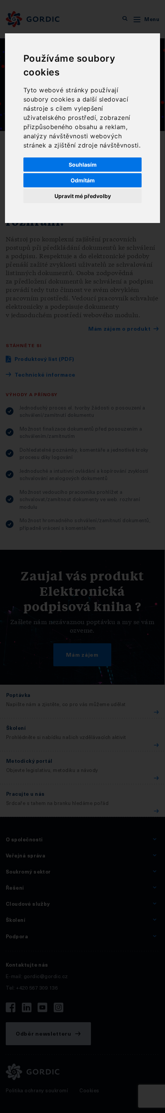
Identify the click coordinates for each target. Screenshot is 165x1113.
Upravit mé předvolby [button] (82, 196)
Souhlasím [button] (83, 164)
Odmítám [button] (83, 180)
